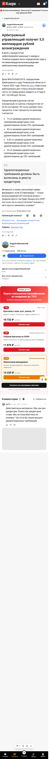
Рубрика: (6, 227)
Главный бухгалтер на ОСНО (16, 336)
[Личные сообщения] (38, 4)
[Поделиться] (16, 74)
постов (21, 251)
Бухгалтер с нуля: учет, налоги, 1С (19, 311)
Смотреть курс (24, 324)
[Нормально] (34, 215)
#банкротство (8, 220)
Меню (34, 756)
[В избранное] (13, 74)
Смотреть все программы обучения (24, 385)
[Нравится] (9, 74)
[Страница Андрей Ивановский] (4, 25)
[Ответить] (15, 425)
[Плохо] (41, 215)
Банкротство (28, 27)
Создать (24, 756)
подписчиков (8, 251)
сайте (32, 85)
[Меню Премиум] (19, 4)
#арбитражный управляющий (15, 223)
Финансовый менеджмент (16, 362)
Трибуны (28, 261)
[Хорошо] (27, 215)
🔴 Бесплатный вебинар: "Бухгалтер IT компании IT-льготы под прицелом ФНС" (24, 11)
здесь (32, 263)
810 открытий (7, 232)
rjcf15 (8, 404)
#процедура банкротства (28, 220)
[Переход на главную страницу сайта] (9, 4)
